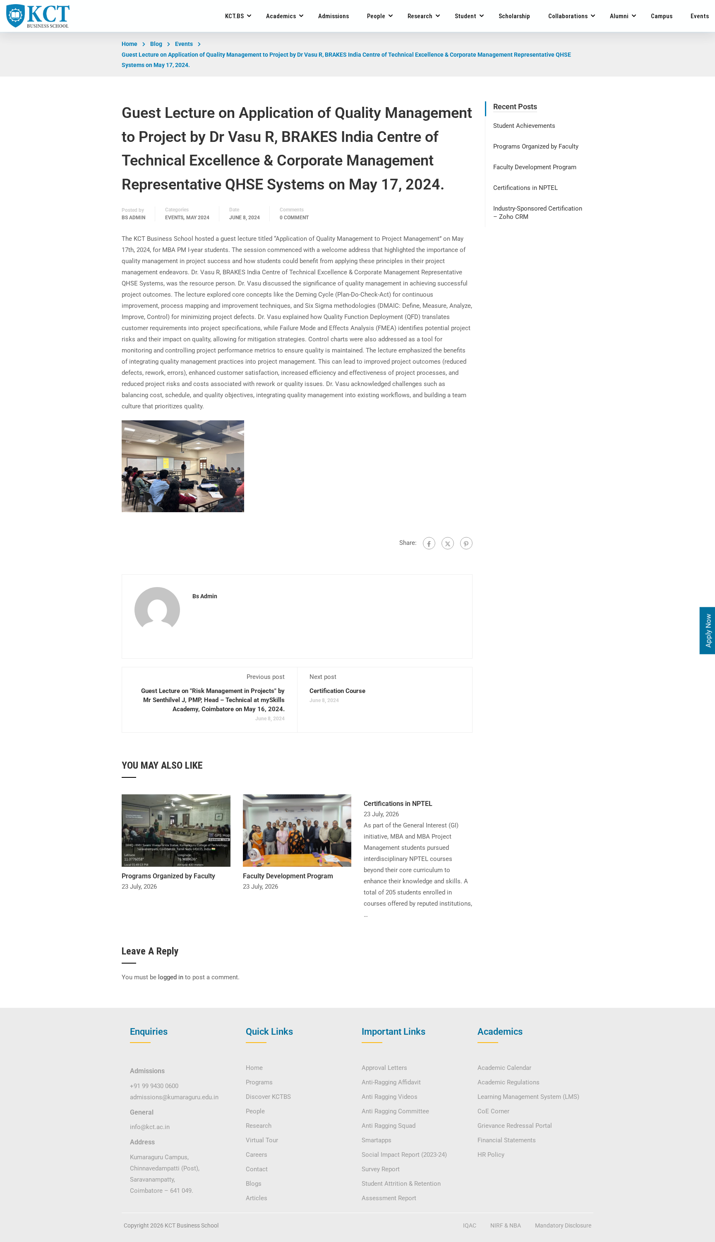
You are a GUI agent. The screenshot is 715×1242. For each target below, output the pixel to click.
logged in (170, 977)
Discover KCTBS (268, 1097)
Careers (256, 1154)
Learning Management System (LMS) (528, 1097)
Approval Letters (384, 1068)
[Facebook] (429, 543)
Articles (256, 1198)
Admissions (333, 16)
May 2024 (197, 218)
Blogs (254, 1183)
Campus (661, 16)
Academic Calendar (504, 1068)
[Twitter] (447, 543)
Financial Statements (506, 1140)
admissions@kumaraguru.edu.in (174, 1097)
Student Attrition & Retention (401, 1183)
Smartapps (376, 1140)
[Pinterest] (466, 543)
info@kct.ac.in (150, 1127)
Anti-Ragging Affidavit (391, 1082)
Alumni (619, 16)
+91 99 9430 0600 (154, 1086)
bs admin (133, 218)
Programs (259, 1082)
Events (700, 16)
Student (465, 16)
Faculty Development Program (288, 876)
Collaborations (568, 16)
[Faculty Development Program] (297, 830)
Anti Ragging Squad (388, 1125)
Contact (257, 1169)
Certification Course (337, 691)
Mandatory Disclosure (563, 1225)
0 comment (294, 218)
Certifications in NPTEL (398, 804)
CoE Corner (493, 1111)
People (376, 16)
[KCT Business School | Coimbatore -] (38, 16)
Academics (281, 16)
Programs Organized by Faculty (168, 876)
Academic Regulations (508, 1082)
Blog (156, 44)
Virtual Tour (262, 1140)
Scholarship (514, 16)
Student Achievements (524, 125)
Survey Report (381, 1169)
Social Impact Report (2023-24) (404, 1154)
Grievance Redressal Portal (514, 1125)
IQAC (469, 1225)
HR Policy (490, 1154)
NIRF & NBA (505, 1225)
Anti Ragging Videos (389, 1097)
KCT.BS (234, 16)
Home (129, 44)
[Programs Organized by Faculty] (176, 830)
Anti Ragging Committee (395, 1111)
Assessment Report (389, 1198)
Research (420, 16)
